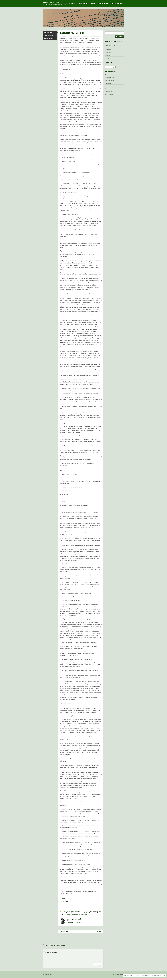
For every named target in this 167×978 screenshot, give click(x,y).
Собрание (74, 914)
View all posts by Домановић (74, 922)
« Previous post (64, 931)
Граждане (89, 911)
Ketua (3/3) (107, 58)
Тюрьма (82, 914)
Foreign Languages (117, 3)
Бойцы (68, 911)
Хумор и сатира (49, 35)
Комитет (68, 912)
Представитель (93, 912)
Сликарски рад (109, 91)
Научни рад (108, 83)
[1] (70, 102)
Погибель (86, 912)
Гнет (85, 911)
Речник (92, 3)
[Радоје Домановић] (83, 26)
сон (89, 914)
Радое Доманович (66, 914)
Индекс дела (83, 3)
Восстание (77, 911)
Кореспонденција (109, 77)
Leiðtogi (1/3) (108, 55)
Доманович (95, 911)
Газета (82, 911)
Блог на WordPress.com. (118, 974)
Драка (99, 911)
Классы (64, 912)
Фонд (86, 914)
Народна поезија (109, 80)
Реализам (107, 88)
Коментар (97, 965)
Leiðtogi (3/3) (108, 49)
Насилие (77, 912)
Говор (106, 74)
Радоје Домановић (51, 3)
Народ (72, 912)
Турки (78, 914)
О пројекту (72, 3)
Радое (98, 912)
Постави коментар (48, 38)
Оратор (81, 912)
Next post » (99, 931)
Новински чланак (109, 86)
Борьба (72, 911)
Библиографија (103, 3)
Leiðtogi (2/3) (108, 52)
